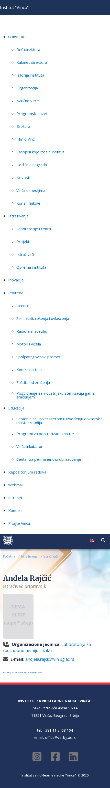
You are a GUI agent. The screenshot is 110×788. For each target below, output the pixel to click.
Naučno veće (27, 100)
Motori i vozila (28, 343)
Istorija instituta (30, 75)
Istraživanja (18, 215)
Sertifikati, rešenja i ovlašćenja (42, 318)
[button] (103, 540)
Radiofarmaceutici (32, 331)
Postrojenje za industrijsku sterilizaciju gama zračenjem (55, 395)
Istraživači (25, 254)
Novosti (23, 177)
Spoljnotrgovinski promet (38, 356)
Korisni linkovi (28, 203)
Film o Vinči (25, 139)
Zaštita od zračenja (33, 382)
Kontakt (15, 510)
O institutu (17, 36)
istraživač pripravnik (24, 586)
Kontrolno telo (29, 369)
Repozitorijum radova (27, 472)
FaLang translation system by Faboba (22, 672)
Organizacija (27, 87)
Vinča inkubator (29, 446)
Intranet (15, 497)
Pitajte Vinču (19, 523)
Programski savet (32, 113)
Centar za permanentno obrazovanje (48, 459)
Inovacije (16, 279)
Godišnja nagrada (31, 164)
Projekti (23, 241)
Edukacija (16, 408)
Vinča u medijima (30, 190)
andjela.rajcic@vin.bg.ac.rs (49, 659)
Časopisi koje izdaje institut (40, 151)
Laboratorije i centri (33, 228)
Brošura (23, 126)
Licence (22, 305)
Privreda (15, 292)
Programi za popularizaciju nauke (45, 433)
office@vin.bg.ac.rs (60, 737)
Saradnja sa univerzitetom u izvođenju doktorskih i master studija (60, 420)
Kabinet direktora (31, 62)
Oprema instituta (31, 267)
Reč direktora (28, 49)
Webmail (15, 484)
